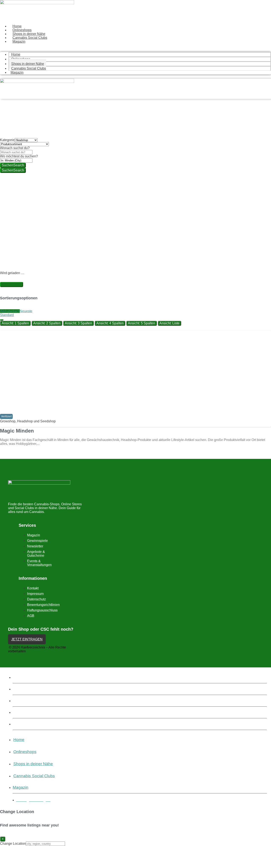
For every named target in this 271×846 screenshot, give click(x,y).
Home (17, 26)
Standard (7, 315)
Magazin (18, 41)
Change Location (13, 843)
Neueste (26, 311)
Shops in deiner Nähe (28, 34)
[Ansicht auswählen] (1, 320)
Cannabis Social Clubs (29, 37)
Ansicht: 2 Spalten (47, 323)
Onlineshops (22, 30)
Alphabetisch (11, 284)
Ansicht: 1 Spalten (15, 323)
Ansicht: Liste (169, 323)
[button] (6, 416)
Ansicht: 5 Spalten (141, 323)
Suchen (13, 165)
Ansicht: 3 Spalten (78, 323)
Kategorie (7, 140)
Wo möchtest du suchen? (19, 156)
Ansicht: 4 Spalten (110, 323)
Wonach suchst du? (15, 148)
